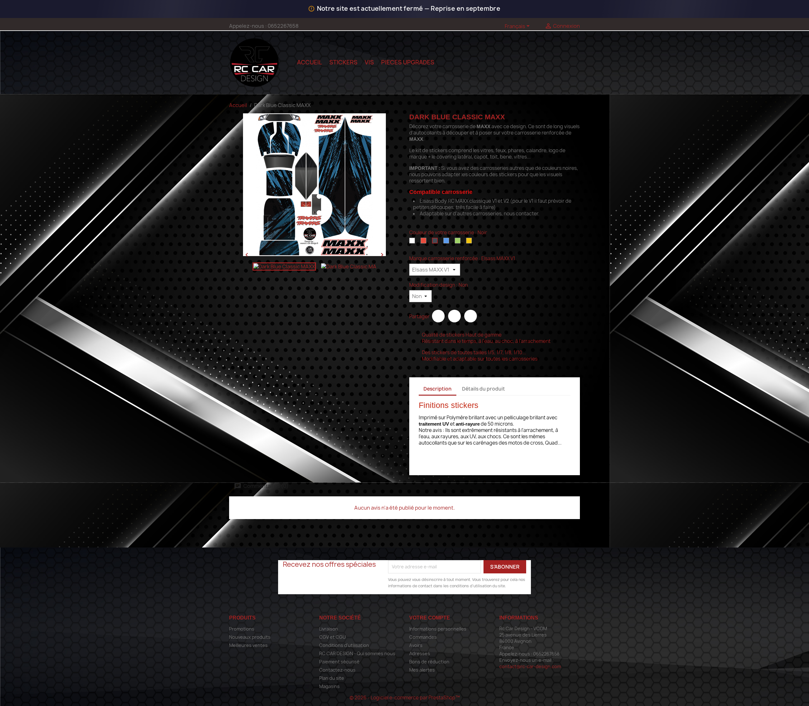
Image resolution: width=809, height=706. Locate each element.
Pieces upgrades (407, 62)
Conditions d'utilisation (344, 645)
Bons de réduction (429, 662)
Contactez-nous (337, 670)
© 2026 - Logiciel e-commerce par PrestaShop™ (405, 697)
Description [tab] (437, 389)
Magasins (329, 686)
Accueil (309, 62)
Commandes (423, 637)
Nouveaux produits (250, 637)
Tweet (454, 316)
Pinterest (470, 316)
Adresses (419, 653)
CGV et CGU (332, 637)
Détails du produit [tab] (483, 389)
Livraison (328, 629)
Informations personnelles (437, 629)
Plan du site (331, 678)
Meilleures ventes (248, 645)
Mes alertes (422, 670)
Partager (438, 316)
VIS (369, 62)
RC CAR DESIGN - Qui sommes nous (357, 653)
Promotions (241, 629)
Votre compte (429, 617)
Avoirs (416, 645)
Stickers (343, 62)
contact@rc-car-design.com (530, 666)
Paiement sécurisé (339, 662)
